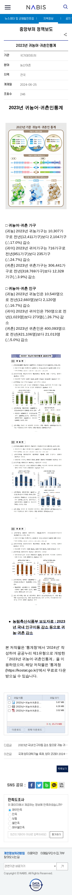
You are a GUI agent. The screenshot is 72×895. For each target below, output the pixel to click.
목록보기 (62, 768)
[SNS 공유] (65, 34)
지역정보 (48, 18)
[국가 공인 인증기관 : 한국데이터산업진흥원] (36, 880)
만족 (14, 814)
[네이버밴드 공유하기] (46, 785)
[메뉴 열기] (7, 7)
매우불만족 (18, 827)
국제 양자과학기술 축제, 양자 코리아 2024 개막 (44, 754)
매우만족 (17, 810)
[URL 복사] (61, 785)
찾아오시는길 (11, 857)
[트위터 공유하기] (39, 785)
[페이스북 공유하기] (31, 785)
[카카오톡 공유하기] (54, 785)
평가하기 (56, 834)
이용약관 (32, 853)
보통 (14, 818)
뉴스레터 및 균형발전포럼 (19, 18)
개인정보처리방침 (14, 853)
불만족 (16, 823)
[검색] (65, 6)
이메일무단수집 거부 (52, 853)
